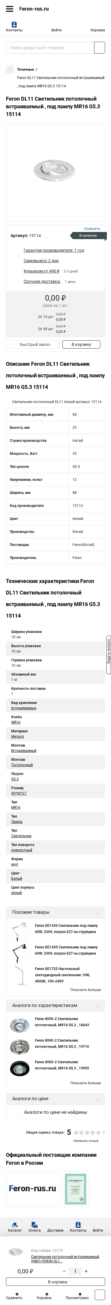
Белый (16, 879)
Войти (57, 30)
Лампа (16, 822)
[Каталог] (9, 9)
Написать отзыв (85, 1141)
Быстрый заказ (35, 344)
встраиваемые (23, 708)
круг (14, 864)
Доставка (55, 1230)
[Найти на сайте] (99, 48)
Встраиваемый (23, 751)
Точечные (25, 69)
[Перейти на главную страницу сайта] (44, 8)
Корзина (98, 30)
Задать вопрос (109, 652)
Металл (17, 736)
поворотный (21, 850)
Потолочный (22, 765)
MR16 (15, 722)
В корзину (81, 344)
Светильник (21, 836)
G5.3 (15, 779)
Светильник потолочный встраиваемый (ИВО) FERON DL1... (65, 1259)
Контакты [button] (14, 30)
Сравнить (14, 1298)
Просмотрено (77, 1298)
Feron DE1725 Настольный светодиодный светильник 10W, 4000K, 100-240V (62, 975)
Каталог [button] (15, 1230)
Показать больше (85, 990)
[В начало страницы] (100, 1295)
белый (16, 893)
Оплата (34, 1230)
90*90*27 (19, 793)
